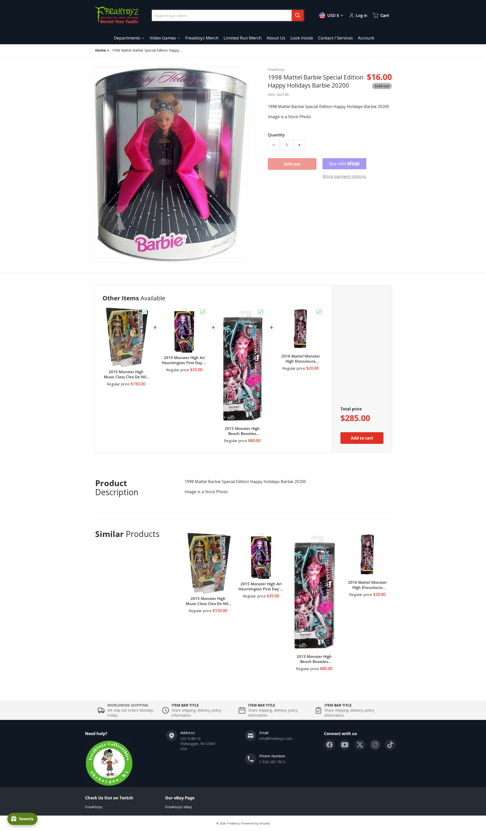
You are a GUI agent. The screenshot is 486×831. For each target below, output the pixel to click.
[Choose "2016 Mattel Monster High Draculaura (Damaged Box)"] (318, 311)
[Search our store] (298, 15)
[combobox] (226, 15)
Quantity (276, 135)
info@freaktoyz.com (275, 738)
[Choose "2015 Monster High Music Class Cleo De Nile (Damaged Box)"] (144, 311)
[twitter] (360, 744)
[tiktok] (390, 744)
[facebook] (329, 744)
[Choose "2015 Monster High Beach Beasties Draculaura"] (260, 311)
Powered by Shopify (256, 823)
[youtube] (344, 744)
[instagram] (375, 744)
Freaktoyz (234, 823)
